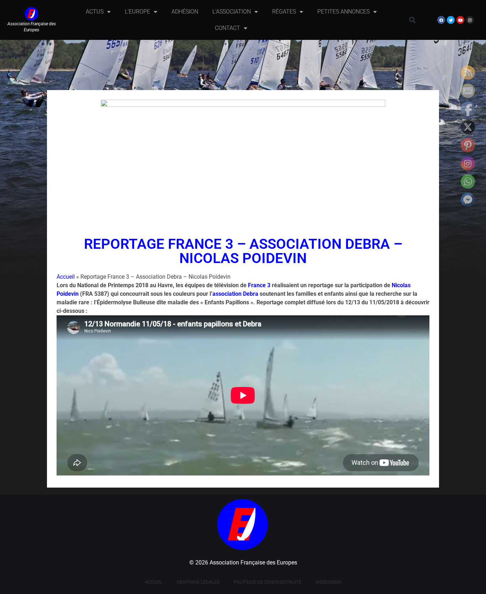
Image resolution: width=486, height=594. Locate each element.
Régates (284, 11)
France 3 (259, 285)
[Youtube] (460, 20)
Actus (95, 11)
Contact (227, 28)
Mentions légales (198, 582)
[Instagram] (470, 20)
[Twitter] (451, 20)
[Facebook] (441, 20)
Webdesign (328, 582)
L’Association (231, 11)
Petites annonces (343, 11)
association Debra (235, 293)
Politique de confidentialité (267, 582)
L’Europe (137, 11)
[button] (412, 20)
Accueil (66, 276)
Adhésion (184, 11)
